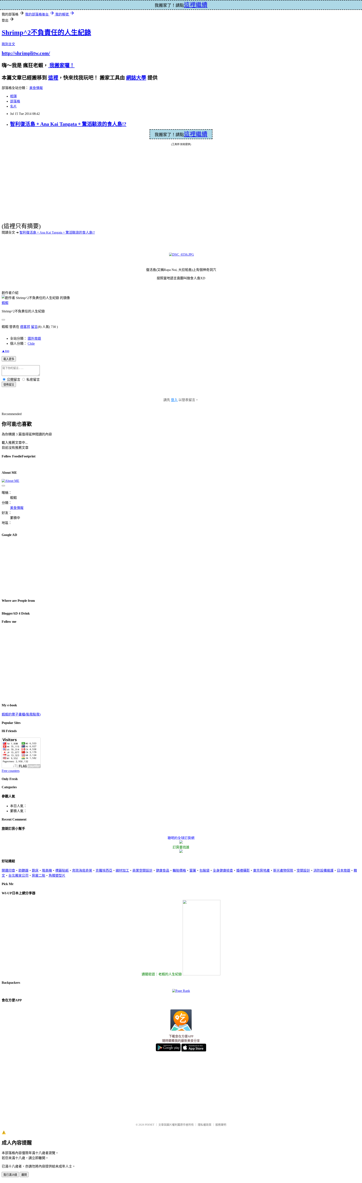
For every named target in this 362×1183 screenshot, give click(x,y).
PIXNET (149, 1124)
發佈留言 (8, 384)
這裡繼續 (195, 134)
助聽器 (23, 870)
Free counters (10, 771)
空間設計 (303, 870)
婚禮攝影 (243, 870)
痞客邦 (25, 327)
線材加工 (122, 870)
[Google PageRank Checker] (181, 991)
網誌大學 (136, 77)
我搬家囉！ (61, 65)
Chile (31, 343)
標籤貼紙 (62, 870)
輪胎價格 (179, 870)
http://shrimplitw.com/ (26, 53)
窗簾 (192, 870)
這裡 (53, 77)
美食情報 (36, 88)
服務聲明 (220, 1124)
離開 (24, 1174)
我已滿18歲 (10, 1174)
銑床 (35, 870)
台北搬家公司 (18, 875)
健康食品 (162, 870)
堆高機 (47, 870)
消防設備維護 (323, 870)
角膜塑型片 (57, 875)
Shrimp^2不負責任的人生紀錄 (46, 32)
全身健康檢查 (223, 870)
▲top (5, 351)
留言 (34, 327)
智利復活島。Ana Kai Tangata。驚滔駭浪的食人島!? (68, 124)
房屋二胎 (38, 875)
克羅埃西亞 (104, 870)
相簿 (13, 96)
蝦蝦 (5, 303)
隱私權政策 (204, 1124)
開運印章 (8, 870)
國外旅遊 (34, 338)
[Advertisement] (33, 567)
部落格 (15, 101)
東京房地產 (261, 870)
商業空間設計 (142, 870)
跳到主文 (8, 44)
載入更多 (8, 359)
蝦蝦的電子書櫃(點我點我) (21, 714)
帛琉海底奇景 (82, 870)
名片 (13, 106)
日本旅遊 (343, 870)
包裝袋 (204, 870)
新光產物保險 (283, 870)
